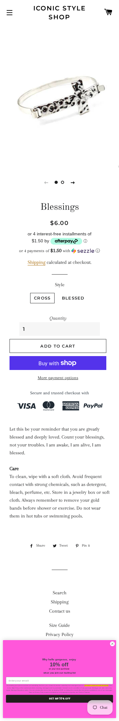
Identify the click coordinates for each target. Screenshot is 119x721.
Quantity (58, 318)
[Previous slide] (46, 182)
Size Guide (59, 625)
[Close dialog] (112, 643)
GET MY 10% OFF (59, 698)
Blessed (73, 297)
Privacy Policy (60, 634)
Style (59, 285)
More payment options (58, 377)
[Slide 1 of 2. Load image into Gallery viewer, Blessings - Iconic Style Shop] (56, 182)
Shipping (36, 262)
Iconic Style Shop (59, 12)
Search (59, 593)
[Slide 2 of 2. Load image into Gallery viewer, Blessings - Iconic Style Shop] (63, 182)
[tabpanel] (59, 95)
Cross (42, 297)
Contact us (59, 611)
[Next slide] (73, 182)
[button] (59, 251)
